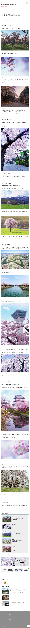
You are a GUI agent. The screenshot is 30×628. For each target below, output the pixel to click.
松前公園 (13, 550)
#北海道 (3, 6)
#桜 (5, 6)
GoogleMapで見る (15, 519)
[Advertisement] (15, 575)
